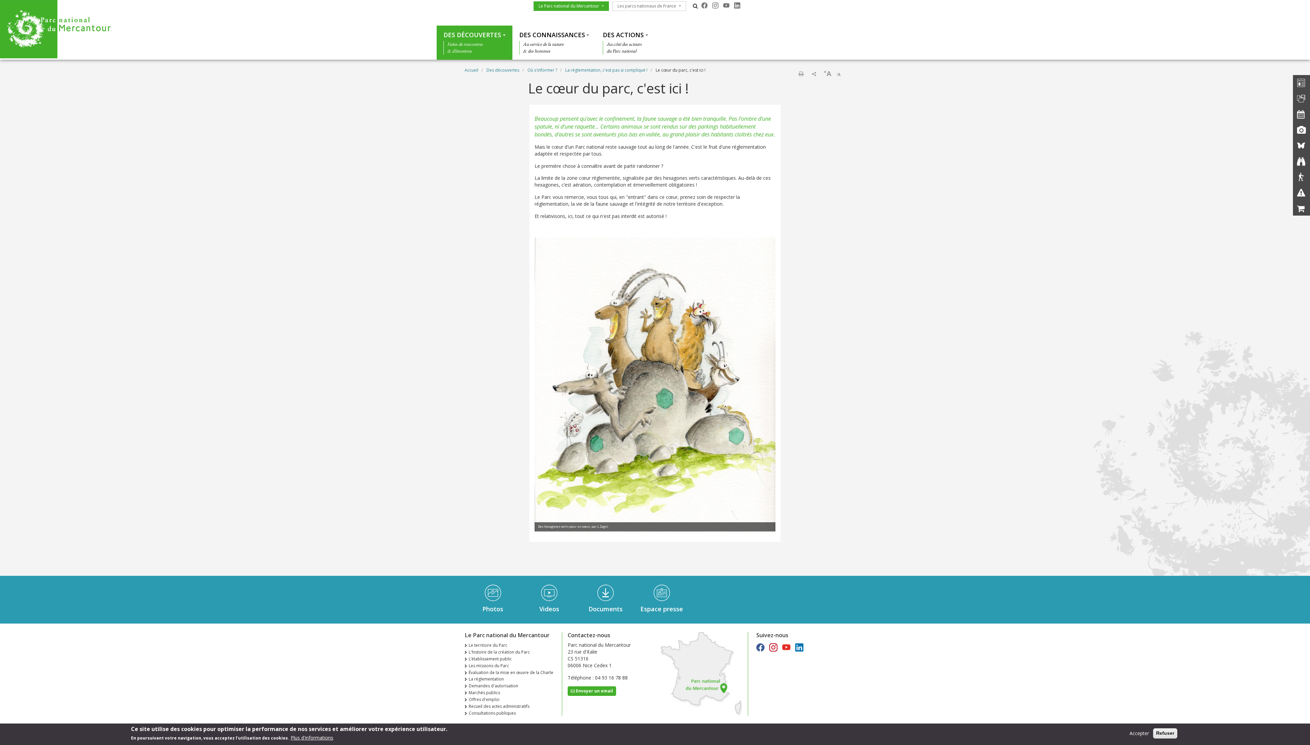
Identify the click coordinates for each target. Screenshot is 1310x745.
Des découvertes (472, 35)
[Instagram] (715, 5)
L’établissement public (490, 659)
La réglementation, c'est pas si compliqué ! (606, 70)
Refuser (1165, 733)
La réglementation (486, 679)
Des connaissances (552, 35)
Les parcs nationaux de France (646, 6)
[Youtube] (726, 5)
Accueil (471, 70)
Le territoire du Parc (488, 645)
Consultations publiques (492, 713)
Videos (549, 609)
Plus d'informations (312, 737)
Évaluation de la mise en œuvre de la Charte (511, 672)
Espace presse (661, 609)
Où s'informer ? (542, 70)
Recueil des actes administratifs (499, 706)
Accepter (1139, 733)
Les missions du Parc (489, 666)
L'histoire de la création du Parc (499, 652)
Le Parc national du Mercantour (569, 6)
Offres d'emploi (484, 699)
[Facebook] (704, 5)
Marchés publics (484, 693)
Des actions (623, 35)
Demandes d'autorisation (493, 686)
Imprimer (801, 73)
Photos (492, 609)
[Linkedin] (737, 5)
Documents (605, 609)
